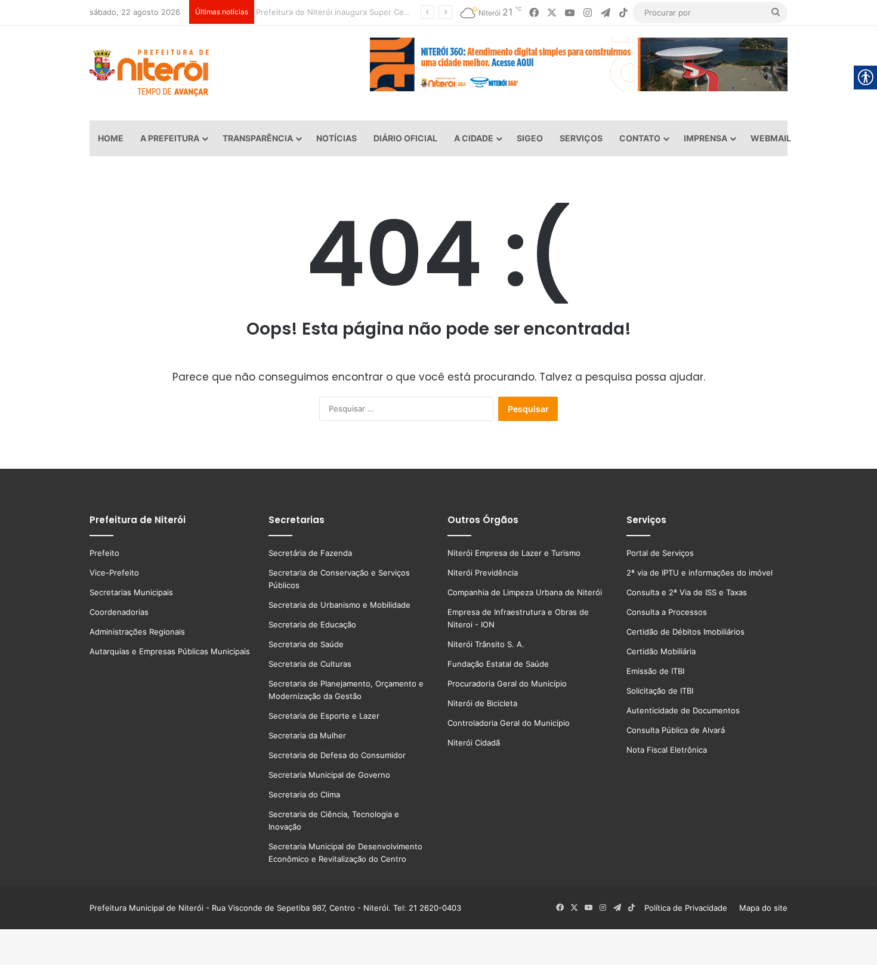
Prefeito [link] (104, 553)
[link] (534, 13)
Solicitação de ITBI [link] (659, 690)
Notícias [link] (336, 138)
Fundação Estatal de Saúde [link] (498, 664)
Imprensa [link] (705, 138)
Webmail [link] (771, 138)
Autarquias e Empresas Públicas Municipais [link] (169, 651)
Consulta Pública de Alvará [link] (675, 730)
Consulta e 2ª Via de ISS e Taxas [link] (686, 592)
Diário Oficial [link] (405, 138)
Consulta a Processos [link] (666, 612)
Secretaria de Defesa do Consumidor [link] (337, 755)
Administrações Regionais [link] (137, 631)
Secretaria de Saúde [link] (306, 644)
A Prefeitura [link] (169, 138)
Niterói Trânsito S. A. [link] (485, 644)
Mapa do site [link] (761, 908)
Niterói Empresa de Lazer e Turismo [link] (513, 553)
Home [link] (110, 138)
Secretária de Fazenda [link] (310, 553)
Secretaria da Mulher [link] (307, 735)
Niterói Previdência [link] (482, 572)
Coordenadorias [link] (119, 612)
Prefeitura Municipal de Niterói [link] (146, 908)
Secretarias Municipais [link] (131, 592)
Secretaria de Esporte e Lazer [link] (323, 715)
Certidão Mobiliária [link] (661, 651)
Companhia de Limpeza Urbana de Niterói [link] (524, 592)
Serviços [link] (581, 138)
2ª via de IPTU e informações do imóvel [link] (699, 572)
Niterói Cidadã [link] (473, 742)
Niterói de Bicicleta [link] (482, 703)
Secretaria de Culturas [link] (309, 664)
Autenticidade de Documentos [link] (683, 710)
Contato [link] (639, 138)
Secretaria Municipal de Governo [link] (329, 775)
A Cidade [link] (473, 138)
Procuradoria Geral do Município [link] (507, 683)
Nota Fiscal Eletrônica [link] (666, 749)
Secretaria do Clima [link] (304, 794)
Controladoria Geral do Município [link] (508, 723)
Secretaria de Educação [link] (312, 624)
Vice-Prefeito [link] (114, 572)
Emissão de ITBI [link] (655, 671)
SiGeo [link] (530, 138)
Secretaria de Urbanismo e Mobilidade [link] (339, 605)
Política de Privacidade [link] (689, 908)
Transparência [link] (258, 138)
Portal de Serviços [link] (660, 553)
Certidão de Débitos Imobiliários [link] (685, 631)
